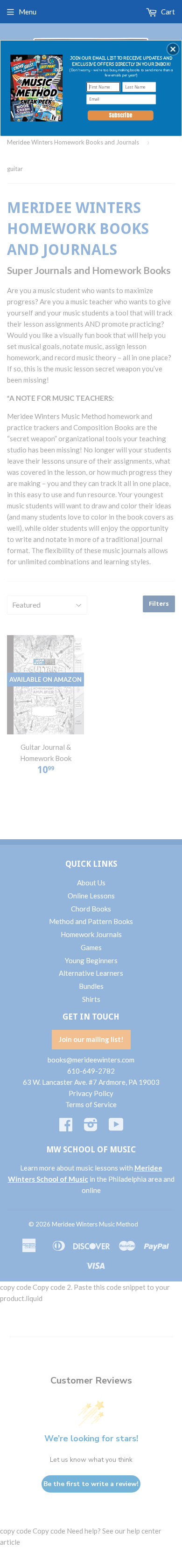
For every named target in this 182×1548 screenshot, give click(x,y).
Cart (167, 11)
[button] (173, 49)
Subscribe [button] (121, 115)
